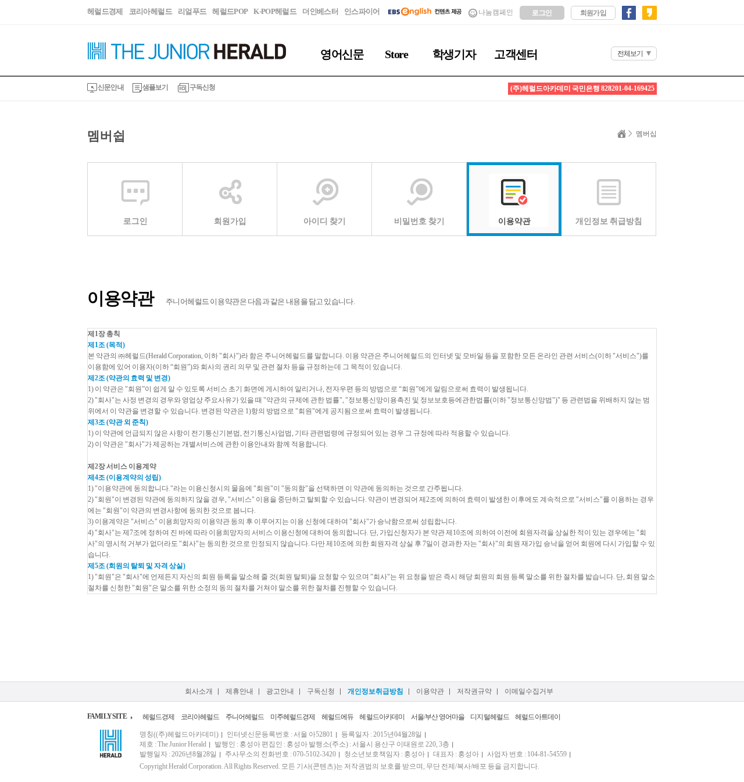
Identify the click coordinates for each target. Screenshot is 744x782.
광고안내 (280, 691)
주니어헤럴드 (245, 717)
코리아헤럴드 (150, 11)
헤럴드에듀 (337, 717)
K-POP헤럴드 (274, 11)
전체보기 (630, 53)
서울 (417, 717)
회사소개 (199, 691)
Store (396, 54)
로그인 (542, 13)
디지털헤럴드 (489, 717)
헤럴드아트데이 (537, 717)
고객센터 (515, 54)
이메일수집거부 (529, 691)
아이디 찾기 (324, 221)
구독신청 (202, 87)
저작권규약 (474, 691)
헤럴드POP (230, 11)
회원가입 (593, 13)
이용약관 (514, 221)
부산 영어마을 (444, 717)
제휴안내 (239, 691)
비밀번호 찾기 (419, 221)
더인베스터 (320, 11)
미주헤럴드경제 (293, 717)
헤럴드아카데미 (382, 717)
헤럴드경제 (105, 11)
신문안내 (110, 87)
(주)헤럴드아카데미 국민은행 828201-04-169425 (582, 88)
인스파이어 (362, 11)
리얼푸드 (192, 11)
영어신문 (341, 54)
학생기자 (453, 54)
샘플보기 (155, 87)
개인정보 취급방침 (608, 221)
